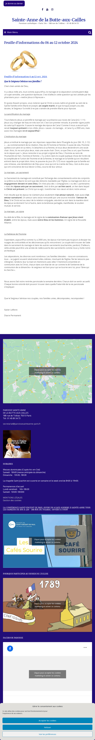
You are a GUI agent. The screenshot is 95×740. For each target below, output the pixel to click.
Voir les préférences (47, 734)
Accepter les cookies (47, 720)
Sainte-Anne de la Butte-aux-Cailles (48, 20)
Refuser (47, 727)
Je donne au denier (14, 3)
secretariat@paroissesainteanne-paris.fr (22, 423)
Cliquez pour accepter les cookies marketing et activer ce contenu (47, 371)
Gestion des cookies (12, 500)
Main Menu (12, 32)
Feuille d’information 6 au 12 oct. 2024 (25, 76)
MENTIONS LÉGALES (12, 497)
